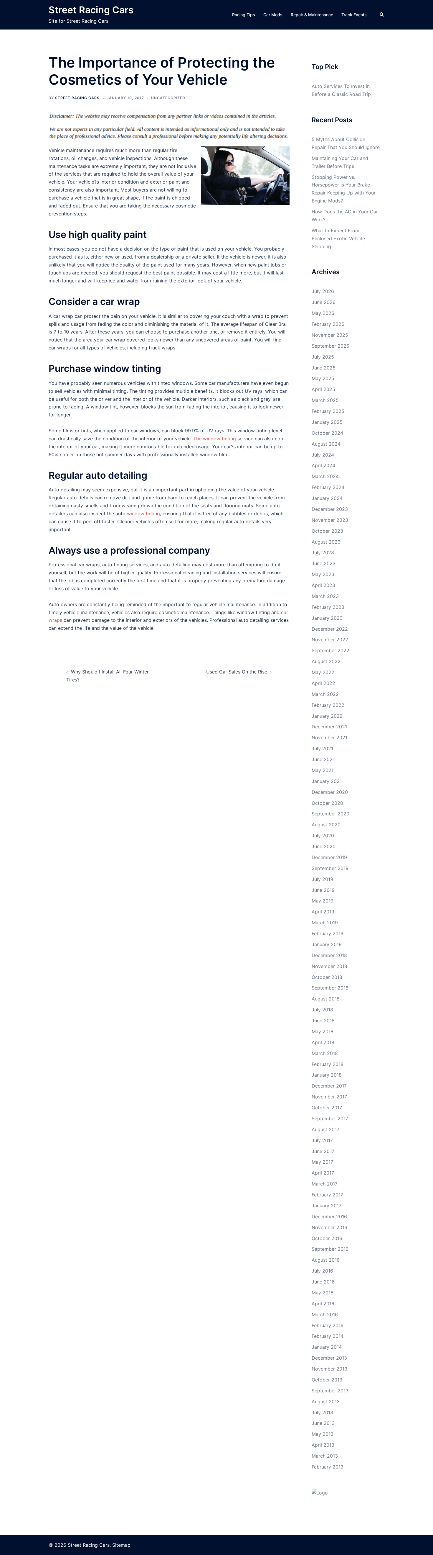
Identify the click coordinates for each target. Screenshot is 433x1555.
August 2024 (326, 444)
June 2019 (323, 890)
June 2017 (323, 1151)
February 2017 (327, 1195)
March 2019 (325, 923)
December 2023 (330, 509)
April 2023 (323, 585)
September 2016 (330, 1249)
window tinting (143, 513)
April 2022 (323, 683)
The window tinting (214, 439)
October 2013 (327, 1380)
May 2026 (323, 313)
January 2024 (327, 498)
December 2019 (329, 857)
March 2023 (325, 596)
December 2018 (329, 955)
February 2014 (327, 1336)
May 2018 (322, 1031)
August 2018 (326, 999)
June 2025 (324, 368)
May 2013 (322, 1434)
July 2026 (323, 291)
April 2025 (323, 389)
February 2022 (328, 705)
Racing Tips (243, 14)
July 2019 (322, 879)
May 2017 (322, 1162)
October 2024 (327, 433)
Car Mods (272, 14)
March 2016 (325, 1314)
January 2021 (327, 781)
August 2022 (326, 661)
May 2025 (323, 378)
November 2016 (329, 1227)
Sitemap (121, 1545)
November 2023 (330, 520)
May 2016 (322, 1293)
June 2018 (323, 1020)
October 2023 (327, 531)
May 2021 (322, 770)
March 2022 (325, 694)
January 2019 (327, 944)
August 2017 (325, 1129)
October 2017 (327, 1108)
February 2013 (327, 1467)
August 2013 (326, 1401)
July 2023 (323, 552)
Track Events (354, 14)
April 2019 (323, 912)
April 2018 (323, 1042)
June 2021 (323, 759)
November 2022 (330, 639)
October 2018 (327, 977)
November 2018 (329, 966)
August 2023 (326, 542)
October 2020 (327, 803)
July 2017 (322, 1140)
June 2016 (323, 1282)
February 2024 (328, 487)
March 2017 (325, 1184)
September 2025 (330, 346)
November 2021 (329, 737)
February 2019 (327, 933)
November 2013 (329, 1369)
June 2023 (324, 563)
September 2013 (330, 1391)
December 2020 (330, 792)
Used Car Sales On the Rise (236, 672)
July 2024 (323, 455)
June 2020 (324, 846)
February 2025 (328, 411)
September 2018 (330, 988)
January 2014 (327, 1347)
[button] (382, 14)
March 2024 (325, 476)
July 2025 (323, 357)
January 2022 (327, 716)
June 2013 (323, 1423)
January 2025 (327, 422)
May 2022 (323, 672)
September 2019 (330, 868)
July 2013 (322, 1412)
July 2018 (322, 1010)
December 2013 (329, 1358)
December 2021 (329, 727)
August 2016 (326, 1260)
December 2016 (329, 1216)
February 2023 (328, 607)
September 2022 (330, 650)
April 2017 (323, 1173)
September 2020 (330, 814)
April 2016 (323, 1304)
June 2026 (324, 302)
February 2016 (327, 1325)
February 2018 (327, 1064)
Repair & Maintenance (312, 14)
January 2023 (327, 618)
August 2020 (326, 825)
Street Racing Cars (91, 10)
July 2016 (322, 1271)
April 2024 (323, 465)
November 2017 (329, 1097)
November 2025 (330, 335)
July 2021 (322, 748)
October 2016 (327, 1238)
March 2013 (325, 1456)
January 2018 (327, 1075)
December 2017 (329, 1086)
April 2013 (323, 1445)
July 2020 (323, 835)
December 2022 (330, 629)
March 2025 (325, 400)
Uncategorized (168, 98)
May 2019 (322, 901)
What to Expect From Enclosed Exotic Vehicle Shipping (338, 238)
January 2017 (326, 1206)
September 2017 (330, 1118)
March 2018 (325, 1053)
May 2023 (323, 574)
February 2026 (328, 324)
